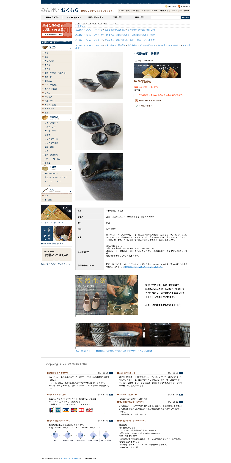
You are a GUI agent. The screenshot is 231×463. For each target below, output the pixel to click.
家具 (46, 151)
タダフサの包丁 (51, 85)
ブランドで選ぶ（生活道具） (73, 17)
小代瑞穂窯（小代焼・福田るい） (142, 30)
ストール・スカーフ (53, 181)
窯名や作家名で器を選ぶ (51, 17)
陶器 (46, 53)
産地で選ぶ (109, 40)
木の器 (47, 65)
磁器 (46, 57)
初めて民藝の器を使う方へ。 (53, 243)
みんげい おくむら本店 (70, 458)
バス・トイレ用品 (52, 159)
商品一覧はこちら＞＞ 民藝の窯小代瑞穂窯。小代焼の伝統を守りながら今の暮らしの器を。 (115, 351)
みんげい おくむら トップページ (89, 30)
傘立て (47, 135)
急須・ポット (50, 101)
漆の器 (47, 69)
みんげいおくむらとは (149, 11)
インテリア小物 (51, 139)
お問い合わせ (184, 11)
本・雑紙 (48, 200)
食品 (46, 113)
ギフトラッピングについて (52, 223)
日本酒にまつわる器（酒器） (144, 35)
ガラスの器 (49, 61)
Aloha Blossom (51, 173)
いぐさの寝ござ (51, 123)
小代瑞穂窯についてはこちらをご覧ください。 (143, 267)
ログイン (81, 26)
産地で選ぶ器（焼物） (125, 40)
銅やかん (48, 81)
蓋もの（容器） (51, 89)
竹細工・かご (50, 127)
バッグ (47, 185)
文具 (46, 196)
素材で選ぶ (117, 17)
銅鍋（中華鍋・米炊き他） (56, 73)
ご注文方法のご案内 (127, 399)
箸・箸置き (49, 109)
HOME (121, 11)
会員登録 (132, 11)
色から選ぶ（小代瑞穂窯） (169, 45)
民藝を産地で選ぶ (95, 17)
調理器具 (48, 97)
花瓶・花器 (49, 147)
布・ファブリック (52, 131)
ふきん (47, 93)
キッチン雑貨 (50, 105)
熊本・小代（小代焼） (146, 40)
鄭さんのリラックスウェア (56, 177)
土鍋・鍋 (48, 77)
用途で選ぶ (139, 17)
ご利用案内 (163, 11)
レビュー (173, 11)
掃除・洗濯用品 (51, 155)
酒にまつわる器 (122, 35)
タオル (47, 163)
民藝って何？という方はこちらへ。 (56, 264)
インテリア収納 (51, 143)
